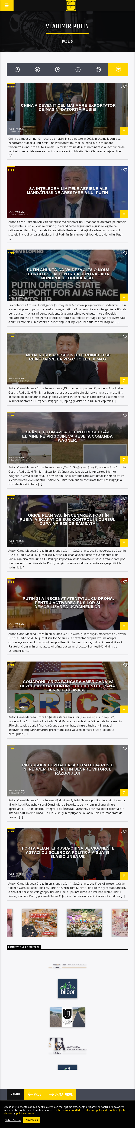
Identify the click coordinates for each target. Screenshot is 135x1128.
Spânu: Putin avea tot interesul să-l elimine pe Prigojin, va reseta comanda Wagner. (67, 436)
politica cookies (25, 1113)
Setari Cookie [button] (13, 1120)
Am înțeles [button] (32, 1120)
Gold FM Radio (17, 128)
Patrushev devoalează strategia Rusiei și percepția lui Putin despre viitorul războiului (68, 769)
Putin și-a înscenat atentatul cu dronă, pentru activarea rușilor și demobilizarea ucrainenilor (68, 602)
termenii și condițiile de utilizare (76, 1110)
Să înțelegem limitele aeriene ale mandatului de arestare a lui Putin (67, 190)
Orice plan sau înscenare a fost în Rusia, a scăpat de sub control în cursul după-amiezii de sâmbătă (67, 519)
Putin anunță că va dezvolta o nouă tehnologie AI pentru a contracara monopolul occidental (68, 274)
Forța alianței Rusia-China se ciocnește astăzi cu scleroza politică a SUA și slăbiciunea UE (68, 852)
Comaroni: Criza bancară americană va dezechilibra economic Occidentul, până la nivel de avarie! (67, 686)
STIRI (11, 86)
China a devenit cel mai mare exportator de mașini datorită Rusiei (68, 107)
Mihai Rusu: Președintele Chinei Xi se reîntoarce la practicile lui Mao (68, 357)
